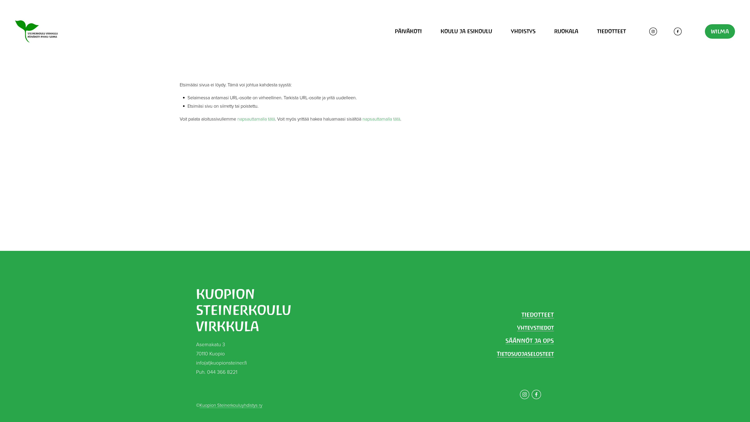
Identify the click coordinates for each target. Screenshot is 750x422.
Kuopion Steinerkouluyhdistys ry (231, 405)
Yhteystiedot (535, 327)
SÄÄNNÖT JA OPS (529, 340)
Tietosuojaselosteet (525, 353)
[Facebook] (678, 31)
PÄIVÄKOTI (408, 31)
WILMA (720, 31)
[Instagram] (653, 31)
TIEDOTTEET (611, 31)
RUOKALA (566, 31)
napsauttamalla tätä (256, 119)
